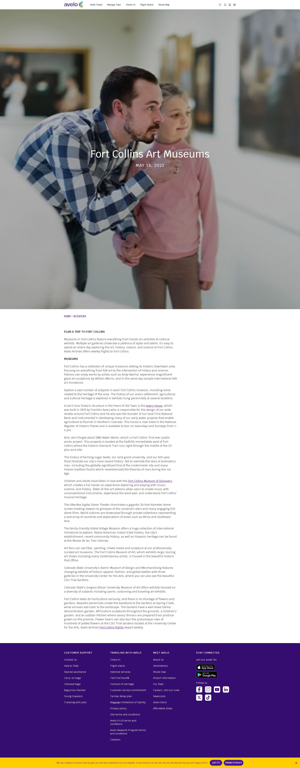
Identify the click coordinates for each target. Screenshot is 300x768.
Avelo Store (160, 702)
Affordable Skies (162, 708)
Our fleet (158, 684)
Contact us (70, 659)
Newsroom (159, 696)
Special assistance (75, 672)
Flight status (117, 665)
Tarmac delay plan (121, 696)
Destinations (160, 665)
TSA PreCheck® (119, 678)
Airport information (164, 678)
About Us (158, 659)
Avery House (154, 405)
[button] (296, 762)
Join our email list (206, 659)
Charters (115, 739)
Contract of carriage (122, 684)
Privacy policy (118, 708)
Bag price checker (75, 690)
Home (67, 316)
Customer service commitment (128, 690)
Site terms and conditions (125, 714)
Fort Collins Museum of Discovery (150, 481)
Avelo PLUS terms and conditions (123, 722)
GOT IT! (216, 762)
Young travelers (73, 696)
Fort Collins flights (111, 627)
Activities (80, 316)
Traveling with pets (75, 702)
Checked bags (72, 684)
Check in (115, 659)
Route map (159, 672)
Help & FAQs (71, 665)
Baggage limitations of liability (128, 702)
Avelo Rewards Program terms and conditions (128, 731)
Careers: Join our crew (166, 690)
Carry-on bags (72, 678)
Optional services (120, 672)
